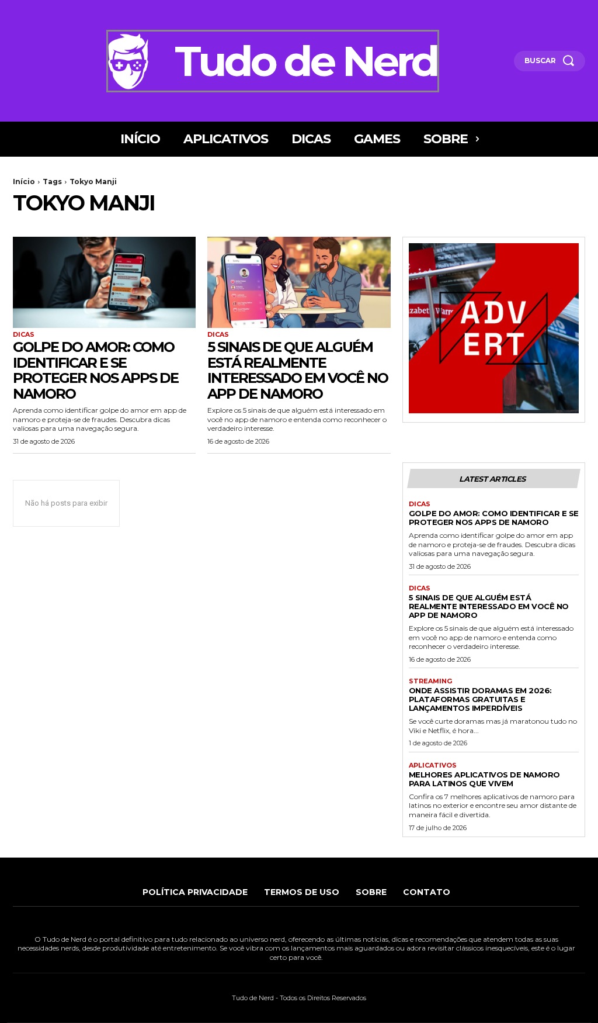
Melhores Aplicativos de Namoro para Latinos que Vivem (484, 779)
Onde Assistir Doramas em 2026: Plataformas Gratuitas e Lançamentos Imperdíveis (480, 699)
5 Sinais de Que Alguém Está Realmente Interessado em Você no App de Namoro (297, 370)
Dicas (23, 334)
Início (24, 181)
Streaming (430, 681)
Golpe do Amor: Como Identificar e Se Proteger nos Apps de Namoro (95, 370)
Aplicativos (433, 765)
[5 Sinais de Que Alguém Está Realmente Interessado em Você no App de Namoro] (298, 283)
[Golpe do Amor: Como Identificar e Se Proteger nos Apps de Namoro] (104, 283)
